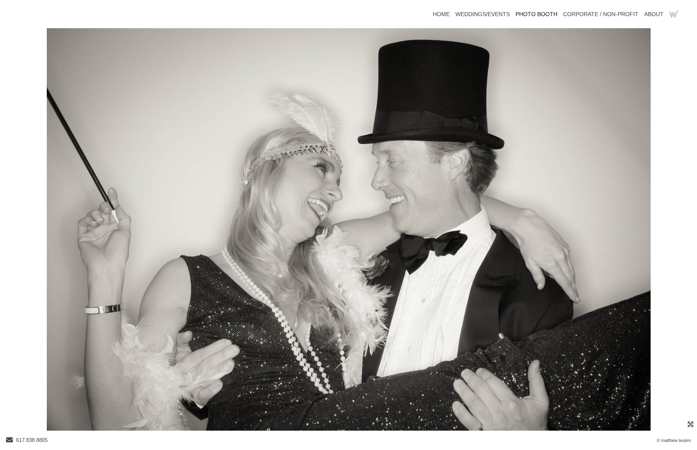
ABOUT (654, 14)
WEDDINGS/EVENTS (482, 14)
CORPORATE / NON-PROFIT (601, 14)
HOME (441, 14)
